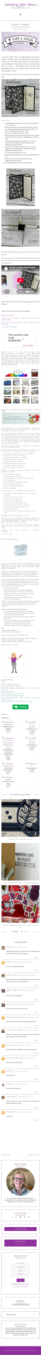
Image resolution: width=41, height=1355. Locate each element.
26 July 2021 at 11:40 (30, 1058)
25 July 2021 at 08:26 (20, 947)
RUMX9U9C (10, 353)
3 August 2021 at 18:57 (25, 1112)
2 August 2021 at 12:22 (25, 1096)
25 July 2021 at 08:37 (24, 962)
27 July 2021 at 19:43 (20, 1084)
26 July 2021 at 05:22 (23, 1045)
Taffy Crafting (12, 1004)
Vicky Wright (11, 1096)
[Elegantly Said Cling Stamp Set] (8, 724)
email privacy (25, 1284)
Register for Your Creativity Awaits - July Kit (17, 701)
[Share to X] (22, 931)
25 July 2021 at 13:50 (32, 1017)
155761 (8, 758)
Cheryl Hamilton (13, 975)
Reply (36, 957)
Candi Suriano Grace (15, 1017)
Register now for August (10, 645)
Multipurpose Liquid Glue (8, 782)
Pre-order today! (7, 524)
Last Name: (20, 1267)
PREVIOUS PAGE (33, 1155)
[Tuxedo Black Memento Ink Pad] (8, 766)
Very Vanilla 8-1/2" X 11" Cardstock (32, 745)
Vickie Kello (11, 1112)
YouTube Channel (31, 260)
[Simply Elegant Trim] (32, 766)
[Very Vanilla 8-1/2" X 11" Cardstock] (32, 742)
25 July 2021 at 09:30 (28, 975)
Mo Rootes (11, 1045)
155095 (8, 730)
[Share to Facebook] (25, 931)
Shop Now (20, 1229)
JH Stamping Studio (14, 1030)
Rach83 (9, 947)
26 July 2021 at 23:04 (21, 1071)
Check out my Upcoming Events (12, 695)
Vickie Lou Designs (14, 1058)
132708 (8, 771)
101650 (32, 748)
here (18, 684)
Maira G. (35, 1350)
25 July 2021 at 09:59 (27, 1004)
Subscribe (20, 1241)
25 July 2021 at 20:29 (31, 1030)
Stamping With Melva (15, 1350)
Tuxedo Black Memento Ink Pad (8, 769)
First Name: (20, 1263)
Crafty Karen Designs (15, 990)
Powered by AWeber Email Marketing (20, 1286)
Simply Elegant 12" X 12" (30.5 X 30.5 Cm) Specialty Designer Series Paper (8, 752)
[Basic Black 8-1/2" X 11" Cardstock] (32, 727)
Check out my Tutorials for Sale (13, 693)
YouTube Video (19, 74)
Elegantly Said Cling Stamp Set (8, 727)
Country (20, 1274)
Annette (9, 1071)
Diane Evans (11, 962)
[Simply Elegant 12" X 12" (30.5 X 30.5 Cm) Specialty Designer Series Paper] (8, 747)
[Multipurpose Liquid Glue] (8, 779)
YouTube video (18, 258)
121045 (32, 732)
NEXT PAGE (6, 1155)
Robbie (9, 1084)
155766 (32, 770)
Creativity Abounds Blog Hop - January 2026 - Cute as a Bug (20, 926)
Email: (20, 1270)
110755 (8, 785)
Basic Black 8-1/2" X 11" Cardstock (31, 729)
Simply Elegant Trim (31, 768)
